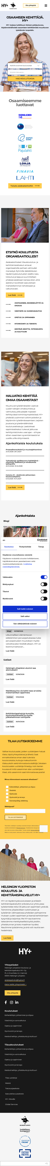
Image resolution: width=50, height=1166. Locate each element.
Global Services (11, 1104)
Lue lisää (10, 651)
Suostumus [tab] (9, 547)
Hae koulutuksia (25, 79)
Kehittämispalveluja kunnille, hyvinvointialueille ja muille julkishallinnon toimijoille (20, 715)
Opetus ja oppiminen (13, 1026)
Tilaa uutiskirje (11, 1078)
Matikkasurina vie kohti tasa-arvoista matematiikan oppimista (23, 692)
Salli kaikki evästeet (25, 609)
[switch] (44, 584)
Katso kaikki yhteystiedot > (16, 984)
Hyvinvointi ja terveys (13, 1031)
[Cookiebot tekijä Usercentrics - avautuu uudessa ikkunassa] (37, 540)
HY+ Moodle (10, 1099)
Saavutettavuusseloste (14, 1094)
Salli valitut (25, 616)
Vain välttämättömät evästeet (25, 624)
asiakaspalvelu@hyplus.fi (15, 980)
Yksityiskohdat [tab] (25, 547)
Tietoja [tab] (41, 547)
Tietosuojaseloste (12, 1088)
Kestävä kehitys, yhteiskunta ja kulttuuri (21, 1036)
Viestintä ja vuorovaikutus (15, 1020)
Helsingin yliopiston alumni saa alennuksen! (21, 669)
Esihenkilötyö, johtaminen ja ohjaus (19, 1015)
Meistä (8, 1083)
